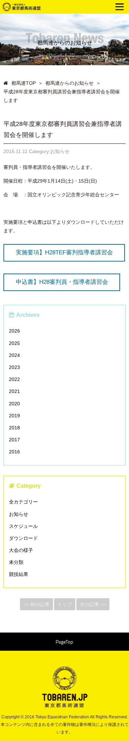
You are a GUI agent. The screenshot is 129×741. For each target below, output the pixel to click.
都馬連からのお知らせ (69, 83)
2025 (14, 343)
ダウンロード (23, 538)
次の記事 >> (93, 604)
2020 (14, 403)
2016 (14, 451)
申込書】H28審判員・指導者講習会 (62, 282)
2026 (14, 331)
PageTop (64, 641)
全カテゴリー (23, 502)
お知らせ (18, 514)
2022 (14, 379)
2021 (14, 391)
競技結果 (18, 574)
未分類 (16, 562)
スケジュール (23, 526)
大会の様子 (21, 550)
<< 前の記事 (36, 604)
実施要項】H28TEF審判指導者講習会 (64, 252)
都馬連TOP (23, 83)
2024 (14, 355)
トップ (64, 604)
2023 (14, 367)
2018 (14, 427)
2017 (14, 439)
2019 (14, 415)
